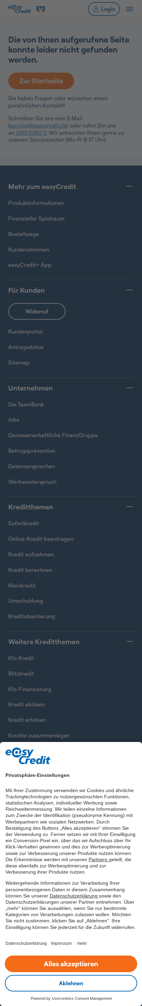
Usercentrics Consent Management (82, 998)
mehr (82, 943)
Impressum (61, 943)
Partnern (99, 859)
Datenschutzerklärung (74, 896)
